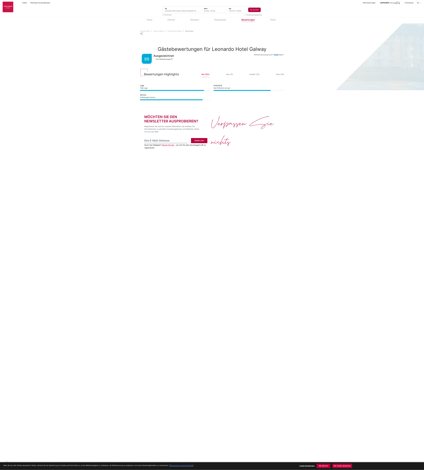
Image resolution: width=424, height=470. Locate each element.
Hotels (24, 3)
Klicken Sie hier (168, 145)
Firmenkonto (409, 3)
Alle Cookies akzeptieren (342, 466)
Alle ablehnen (323, 466)
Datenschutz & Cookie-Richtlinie (181, 465)
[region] (212, 466)
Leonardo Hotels (145, 31)
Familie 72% (254, 74)
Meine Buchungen (369, 3)
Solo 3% (229, 74)
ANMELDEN (199, 141)
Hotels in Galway (158, 31)
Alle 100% (205, 74)
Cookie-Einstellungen (307, 466)
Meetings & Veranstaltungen (40, 3)
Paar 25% (280, 74)
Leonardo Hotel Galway (174, 31)
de (418, 3)
